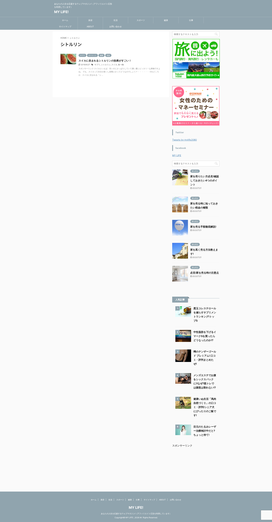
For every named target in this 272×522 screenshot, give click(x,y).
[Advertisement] (195, 467)
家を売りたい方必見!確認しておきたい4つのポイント (204, 180)
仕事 (191, 20)
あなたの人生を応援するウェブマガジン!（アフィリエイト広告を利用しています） (136, 513)
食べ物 (121, 64)
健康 (166, 20)
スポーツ (141, 20)
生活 (115, 20)
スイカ (114, 64)
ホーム (65, 20)
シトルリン (105, 64)
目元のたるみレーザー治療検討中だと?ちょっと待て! (204, 430)
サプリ (97, 64)
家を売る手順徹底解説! (203, 226)
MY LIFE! (61, 12)
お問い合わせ (115, 26)
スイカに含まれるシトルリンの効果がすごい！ (105, 60)
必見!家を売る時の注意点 (204, 272)
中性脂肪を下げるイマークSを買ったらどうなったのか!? (204, 336)
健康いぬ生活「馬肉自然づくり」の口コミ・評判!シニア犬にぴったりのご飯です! (204, 407)
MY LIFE (176, 155)
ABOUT (90, 26)
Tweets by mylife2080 (184, 139)
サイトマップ (65, 26)
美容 (90, 20)
